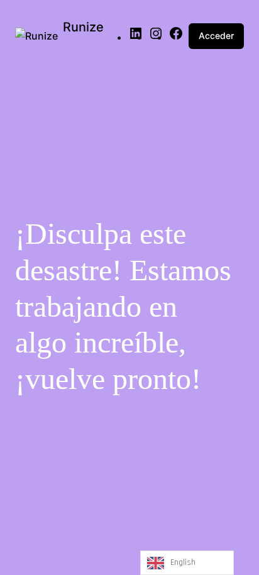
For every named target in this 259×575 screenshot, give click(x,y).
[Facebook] (176, 37)
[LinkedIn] (135, 37)
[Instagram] (155, 37)
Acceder (216, 35)
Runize (83, 27)
